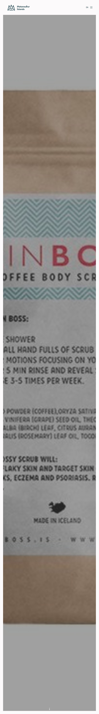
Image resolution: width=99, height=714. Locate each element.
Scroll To (49, 708)
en (87, 7)
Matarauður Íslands (19, 7)
